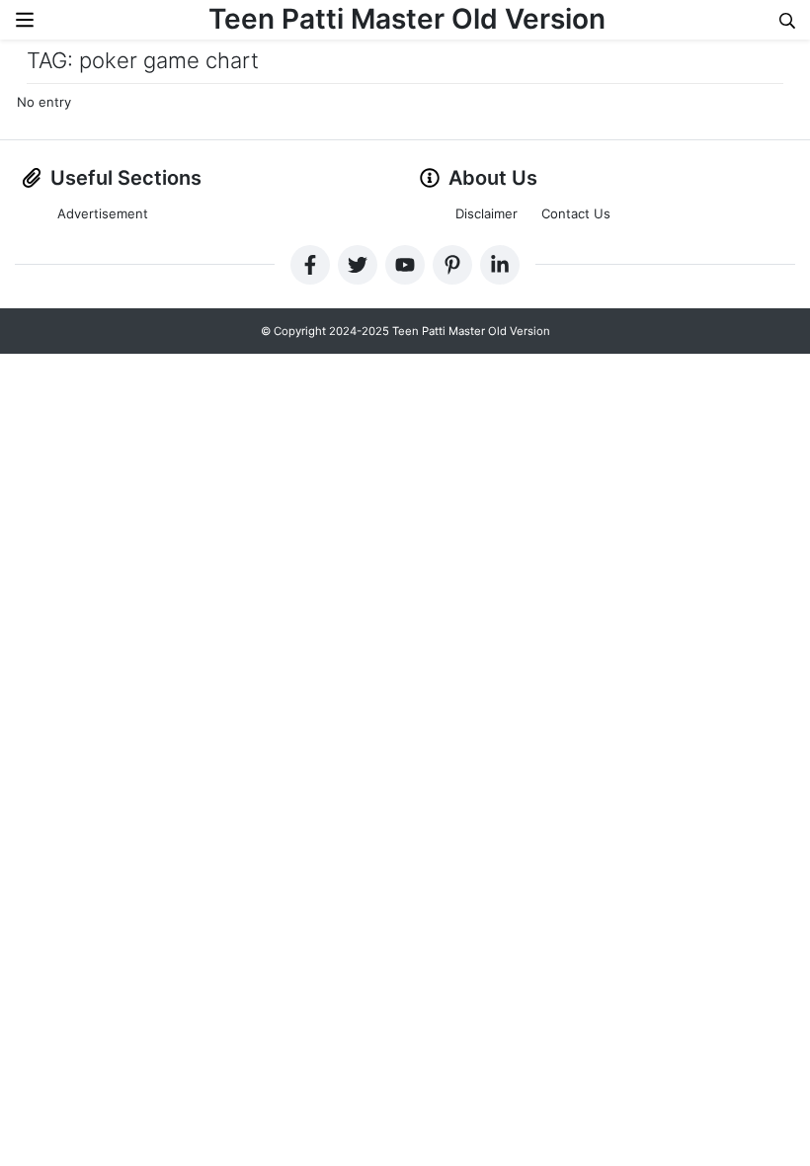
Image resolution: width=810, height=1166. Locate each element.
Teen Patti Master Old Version (407, 19)
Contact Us (575, 213)
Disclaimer (486, 213)
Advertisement (102, 213)
